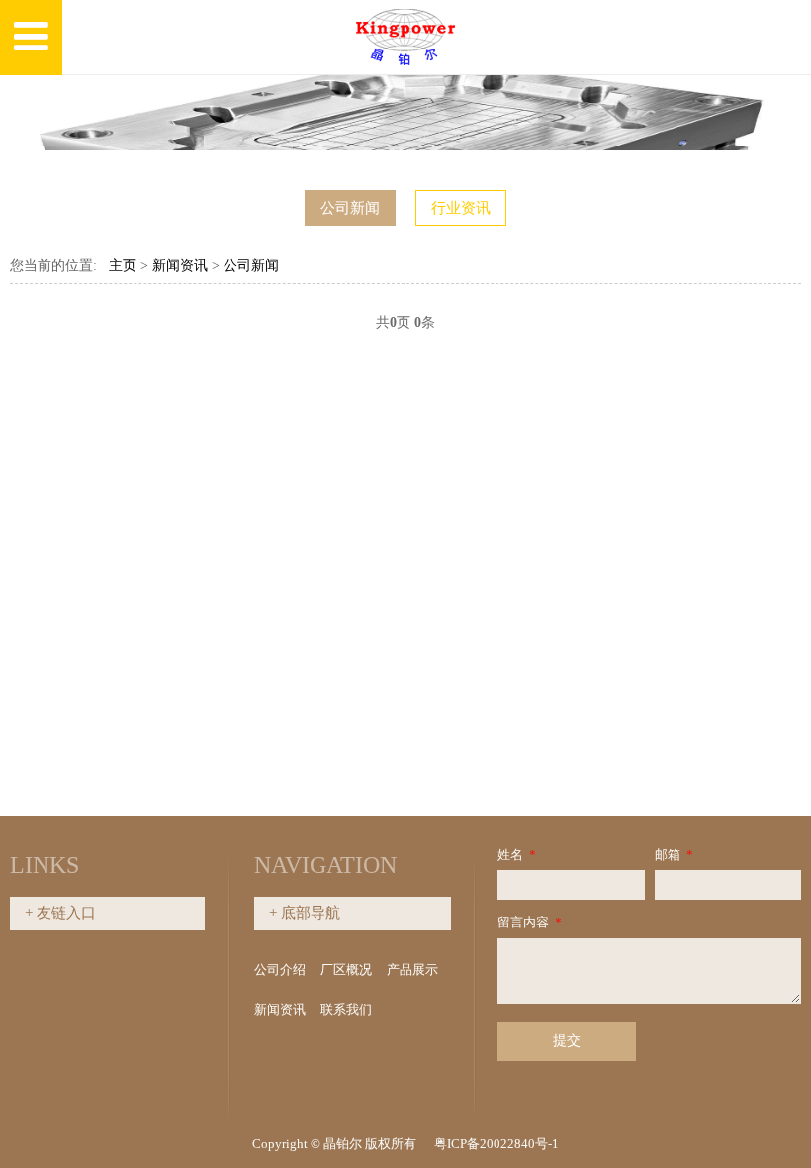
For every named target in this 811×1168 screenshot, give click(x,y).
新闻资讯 (180, 265)
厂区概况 (346, 969)
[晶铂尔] (405, 37)
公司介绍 (280, 969)
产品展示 (412, 969)
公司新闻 (350, 208)
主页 (122, 265)
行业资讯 (461, 208)
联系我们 (346, 1009)
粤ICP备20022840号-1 (496, 1143)
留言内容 (529, 922)
